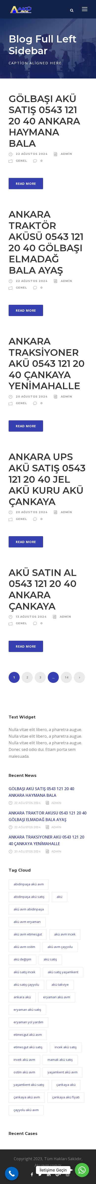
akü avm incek (65, 934)
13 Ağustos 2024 (31, 616)
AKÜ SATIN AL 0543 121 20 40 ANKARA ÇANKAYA (43, 589)
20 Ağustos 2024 (32, 396)
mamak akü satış (60, 1059)
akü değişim (22, 959)
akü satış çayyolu (26, 984)
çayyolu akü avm (26, 1110)
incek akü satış (66, 1047)
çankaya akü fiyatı (66, 1097)
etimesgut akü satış (28, 1047)
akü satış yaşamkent (63, 972)
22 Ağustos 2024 (32, 154)
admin (66, 154)
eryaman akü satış (27, 1009)
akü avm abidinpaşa (29, 909)
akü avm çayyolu (60, 947)
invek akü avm (24, 1059)
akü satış (50, 959)
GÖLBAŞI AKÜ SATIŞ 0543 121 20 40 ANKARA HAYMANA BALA (44, 121)
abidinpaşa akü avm (29, 884)
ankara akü (22, 997)
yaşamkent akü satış (29, 1084)
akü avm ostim (24, 947)
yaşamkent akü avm (63, 1072)
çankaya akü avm (27, 1097)
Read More (26, 183)
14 (66, 677)
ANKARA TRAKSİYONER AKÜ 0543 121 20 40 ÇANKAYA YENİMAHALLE (47, 363)
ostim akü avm (24, 1072)
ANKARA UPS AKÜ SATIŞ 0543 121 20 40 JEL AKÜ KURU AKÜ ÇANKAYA (47, 479)
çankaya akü (66, 1084)
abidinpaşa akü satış (29, 896)
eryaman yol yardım (28, 1022)
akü (59, 896)
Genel (21, 160)
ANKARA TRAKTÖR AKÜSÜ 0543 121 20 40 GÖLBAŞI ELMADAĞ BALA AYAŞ (46, 242)
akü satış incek (24, 972)
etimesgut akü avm (28, 1034)
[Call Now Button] (11, 1173)
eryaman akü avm (56, 997)
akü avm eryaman (27, 921)
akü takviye (60, 984)
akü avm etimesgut (28, 934)
